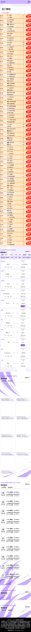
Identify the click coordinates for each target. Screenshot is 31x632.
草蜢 (10, 226)
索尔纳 (11, 197)
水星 (10, 124)
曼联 (10, 242)
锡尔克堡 (11, 192)
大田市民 (11, 149)
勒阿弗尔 (11, 67)
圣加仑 (11, 233)
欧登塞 (10, 212)
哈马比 (10, 199)
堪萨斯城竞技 (12, 106)
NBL (20, 254)
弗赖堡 (11, 215)
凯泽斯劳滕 (11, 176)
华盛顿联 (11, 78)
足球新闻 (4, 610)
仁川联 (11, 151)
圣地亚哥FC (12, 133)
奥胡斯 (10, 221)
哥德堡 (11, 228)
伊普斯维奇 (11, 244)
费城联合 (11, 90)
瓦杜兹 (11, 224)
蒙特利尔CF (12, 85)
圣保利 (11, 174)
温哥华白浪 (11, 108)
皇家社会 (11, 38)
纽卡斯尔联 (11, 31)
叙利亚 (10, 140)
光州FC (11, 156)
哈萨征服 (11, 51)
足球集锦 (4, 487)
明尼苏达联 (12, 110)
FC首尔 (10, 158)
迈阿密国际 (12, 83)
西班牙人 (11, 40)
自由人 (11, 42)
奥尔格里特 (11, 231)
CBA (16, 254)
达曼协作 (11, 47)
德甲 (1, 217)
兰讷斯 (11, 219)
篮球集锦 (10, 487)
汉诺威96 (11, 185)
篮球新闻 (10, 610)
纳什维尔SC (12, 115)
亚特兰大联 (12, 92)
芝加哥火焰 (11, 76)
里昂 (10, 65)
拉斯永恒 (11, 24)
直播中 (28, 202)
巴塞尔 (10, 58)
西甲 (1, 40)
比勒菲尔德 (11, 62)
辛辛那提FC (12, 117)
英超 (1, 30)
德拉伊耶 (11, 49)
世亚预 (2, 139)
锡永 (10, 206)
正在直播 (23, 306)
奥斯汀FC (11, 131)
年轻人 (11, 56)
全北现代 (11, 153)
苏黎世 (10, 17)
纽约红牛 (11, 88)
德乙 (1, 62)
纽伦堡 (11, 60)
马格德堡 (11, 178)
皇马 (10, 237)
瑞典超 (2, 198)
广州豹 (11, 187)
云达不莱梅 (11, 217)
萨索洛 (11, 33)
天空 (10, 44)
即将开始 (23, 267)
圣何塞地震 (11, 103)
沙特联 (2, 26)
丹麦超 (2, 194)
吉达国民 (11, 26)
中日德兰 (11, 194)
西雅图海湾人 (12, 74)
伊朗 (10, 203)
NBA (6, 254)
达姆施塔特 (12, 183)
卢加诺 (10, 208)
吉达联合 (11, 53)
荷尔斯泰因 (11, 181)
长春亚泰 (11, 190)
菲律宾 (11, 201)
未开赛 (28, 148)
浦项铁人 (11, 162)
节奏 (10, 126)
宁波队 (11, 169)
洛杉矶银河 (11, 135)
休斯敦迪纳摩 (12, 101)
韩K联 (1, 149)
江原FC (11, 160)
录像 (28, 16)
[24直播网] (3, 1)
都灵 (10, 35)
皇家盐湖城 (11, 121)
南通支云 (11, 167)
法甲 (1, 67)
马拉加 (10, 240)
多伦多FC (11, 97)
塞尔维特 (11, 19)
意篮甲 (24, 254)
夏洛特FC (11, 94)
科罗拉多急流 (12, 119)
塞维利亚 (11, 69)
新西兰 (11, 138)
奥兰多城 (11, 112)
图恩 (10, 235)
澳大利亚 (11, 142)
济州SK (11, 147)
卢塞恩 (10, 22)
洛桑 (10, 15)
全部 (2, 254)
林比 (10, 210)
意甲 (1, 35)
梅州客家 (11, 171)
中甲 (1, 167)
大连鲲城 (11, 165)
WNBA (2, 44)
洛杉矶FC (11, 81)
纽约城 (10, 99)
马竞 (10, 72)
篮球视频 (10, 381)
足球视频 (4, 381)
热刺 (10, 29)
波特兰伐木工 (12, 128)
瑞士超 (2, 17)
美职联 (2, 76)
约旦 (10, 144)
